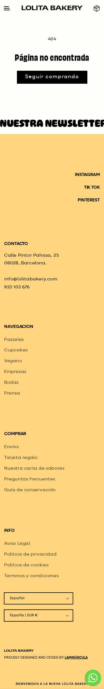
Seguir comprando (52, 76)
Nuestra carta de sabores (34, 468)
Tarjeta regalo (20, 458)
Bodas (11, 382)
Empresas (15, 372)
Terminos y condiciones (31, 576)
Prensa (12, 393)
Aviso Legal (17, 543)
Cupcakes (16, 350)
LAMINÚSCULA (76, 657)
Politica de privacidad (30, 554)
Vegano (13, 361)
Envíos (11, 447)
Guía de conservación (30, 490)
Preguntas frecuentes (29, 479)
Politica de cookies (26, 565)
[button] (96, 8)
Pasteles (14, 340)
